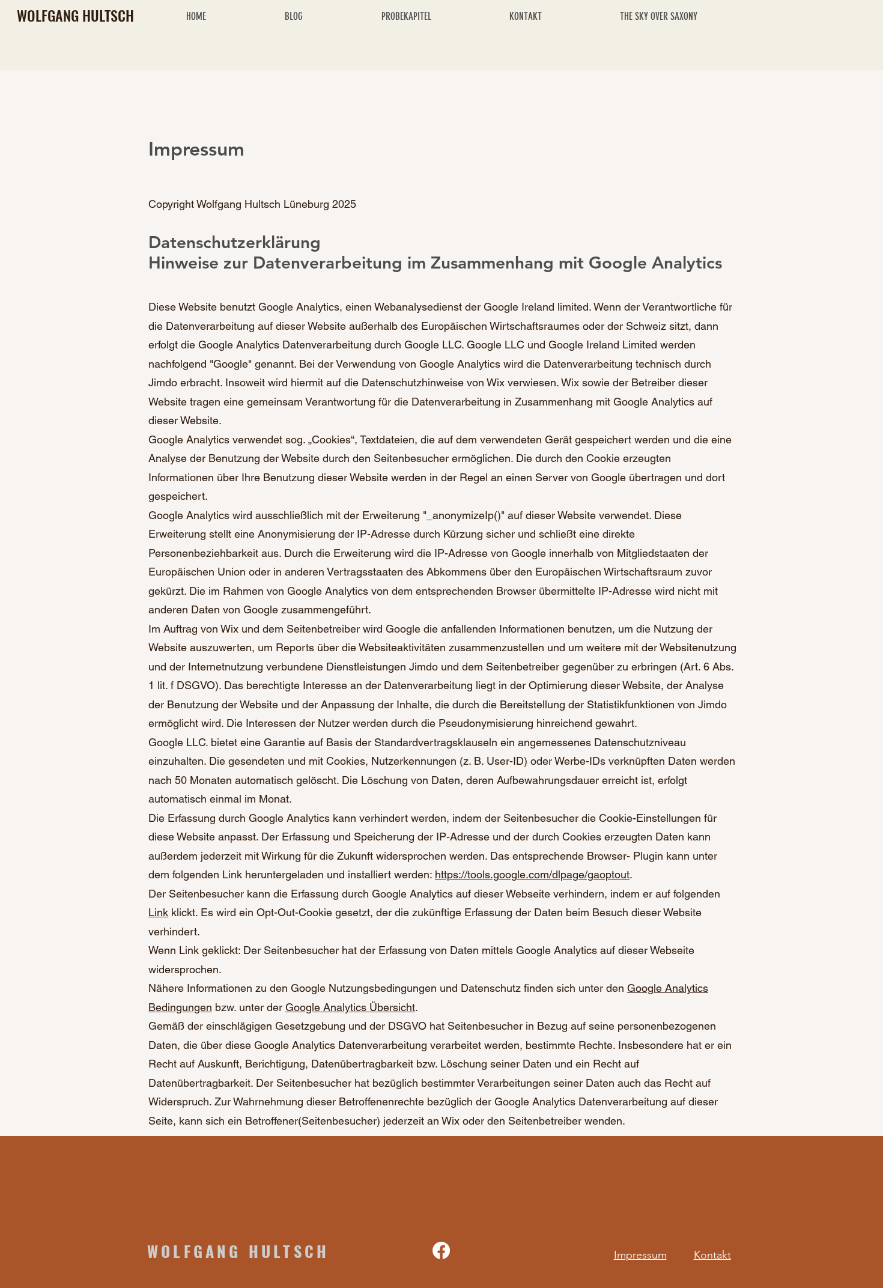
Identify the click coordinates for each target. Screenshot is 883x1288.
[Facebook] (441, 1250)
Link (158, 912)
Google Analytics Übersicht (350, 1007)
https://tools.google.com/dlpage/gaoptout (532, 874)
